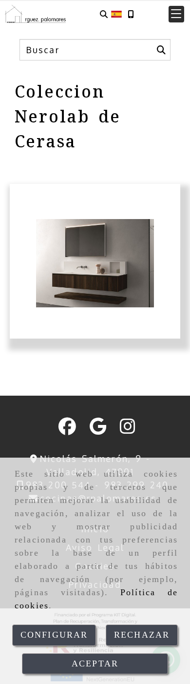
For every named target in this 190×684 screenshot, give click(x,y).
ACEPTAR (95, 663)
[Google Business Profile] (98, 429)
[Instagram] (127, 429)
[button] (176, 14)
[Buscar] (103, 14)
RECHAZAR (142, 635)
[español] (116, 13)
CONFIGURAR (54, 635)
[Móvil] (130, 14)
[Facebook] (67, 429)
